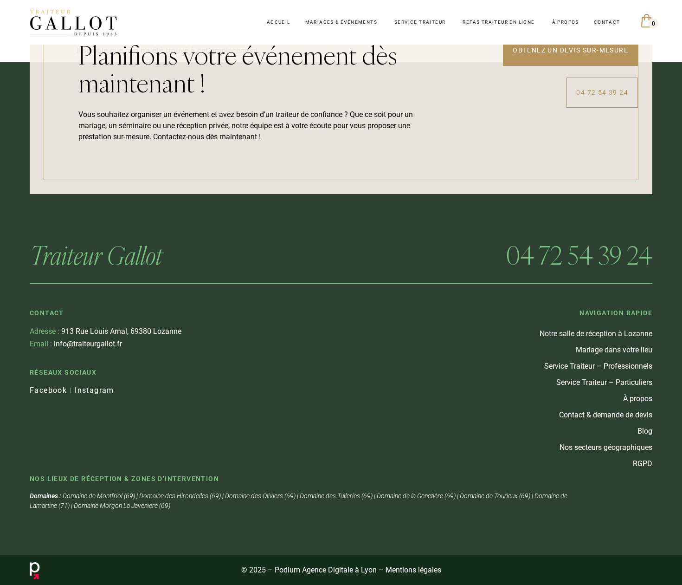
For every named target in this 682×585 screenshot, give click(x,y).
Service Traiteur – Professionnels (598, 366)
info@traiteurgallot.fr (76, 343)
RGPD (642, 463)
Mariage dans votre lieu (614, 349)
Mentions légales (413, 570)
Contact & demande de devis (605, 414)
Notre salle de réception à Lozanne (596, 333)
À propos (637, 398)
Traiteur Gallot (96, 255)
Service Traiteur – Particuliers (604, 382)
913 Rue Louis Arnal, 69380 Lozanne (105, 331)
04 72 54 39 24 (579, 255)
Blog (644, 431)
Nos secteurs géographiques (606, 447)
